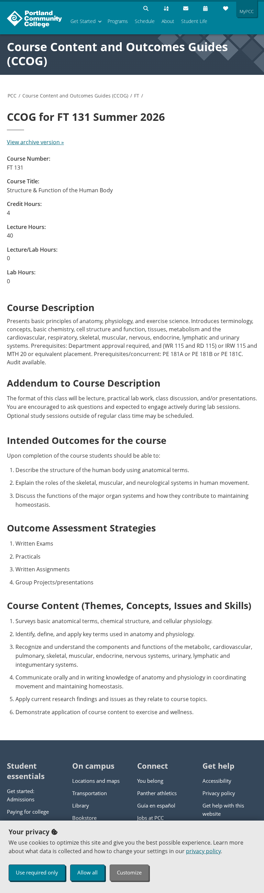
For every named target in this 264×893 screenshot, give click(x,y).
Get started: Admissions (20, 795)
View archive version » (35, 142)
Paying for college (28, 811)
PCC (12, 95)
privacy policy (203, 851)
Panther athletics (157, 793)
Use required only (37, 872)
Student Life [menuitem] (194, 21)
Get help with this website (223, 809)
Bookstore (84, 817)
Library (80, 805)
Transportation (89, 793)
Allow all (87, 872)
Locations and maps (96, 780)
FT (136, 95)
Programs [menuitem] (118, 21)
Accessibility (216, 780)
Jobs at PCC (150, 817)
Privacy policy (218, 793)
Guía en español (156, 805)
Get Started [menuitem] (83, 21)
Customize (129, 872)
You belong (150, 780)
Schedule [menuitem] (145, 21)
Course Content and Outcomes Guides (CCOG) (117, 54)
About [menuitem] (168, 21)
